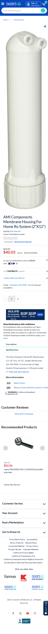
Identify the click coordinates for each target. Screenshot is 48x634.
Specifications (12, 350)
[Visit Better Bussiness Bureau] (24, 621)
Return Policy (19, 383)
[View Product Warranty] (8, 383)
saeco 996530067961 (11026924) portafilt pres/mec (23, 470)
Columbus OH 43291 (18, 285)
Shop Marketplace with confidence (19, 324)
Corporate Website (17, 546)
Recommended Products (19, 427)
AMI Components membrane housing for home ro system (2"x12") (24, 222)
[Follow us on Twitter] (20, 613)
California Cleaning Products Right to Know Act (23, 559)
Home (5, 20)
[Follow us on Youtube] (27, 613)
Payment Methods (30, 549)
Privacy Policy (32, 546)
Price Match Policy (17, 539)
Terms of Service (16, 543)
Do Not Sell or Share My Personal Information (23, 562)
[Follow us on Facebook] (13, 613)
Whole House (19, 20)
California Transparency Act (23, 556)
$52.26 (8, 465)
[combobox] (24, 11)
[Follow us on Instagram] (34, 613)
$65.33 (7, 462)
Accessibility (32, 539)
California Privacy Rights (23, 553)
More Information (15, 377)
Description (11, 344)
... (11, 20)
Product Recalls (14, 549)
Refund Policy (31, 543)
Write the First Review (23, 242)
